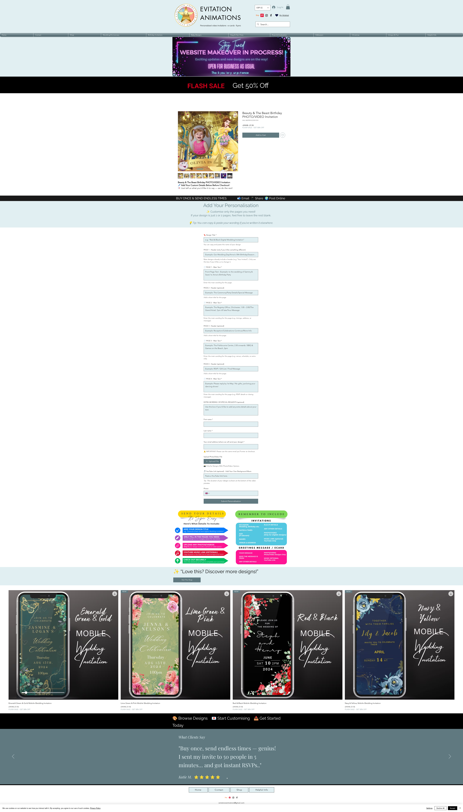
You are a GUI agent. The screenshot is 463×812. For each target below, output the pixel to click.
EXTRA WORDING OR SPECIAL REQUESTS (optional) (224, 402)
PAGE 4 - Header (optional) (214, 364)
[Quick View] (63, 645)
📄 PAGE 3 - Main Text (213, 341)
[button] (262, 7)
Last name (208, 431)
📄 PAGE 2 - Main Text (213, 303)
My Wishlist (284, 15)
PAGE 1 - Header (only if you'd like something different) (225, 250)
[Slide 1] (227, 778)
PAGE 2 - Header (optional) (214, 288)
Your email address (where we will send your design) (224, 442)
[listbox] (262, 7)
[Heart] (276, 15)
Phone (206, 488)
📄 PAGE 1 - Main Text (213, 267)
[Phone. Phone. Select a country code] (207, 493)
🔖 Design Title (210, 235)
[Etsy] (257, 15)
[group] (231, 650)
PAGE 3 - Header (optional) (214, 326)
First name (208, 419)
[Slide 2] (229, 778)
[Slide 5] (235, 778)
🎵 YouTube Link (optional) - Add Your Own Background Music (227, 471)
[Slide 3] (231, 778)
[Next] (450, 756)
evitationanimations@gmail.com (231, 803)
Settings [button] (429, 808)
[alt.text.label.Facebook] (271, 15)
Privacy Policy (95, 808)
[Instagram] (266, 15)
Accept (452, 808)
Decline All (440, 808)
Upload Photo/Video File (213, 457)
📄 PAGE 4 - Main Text (213, 379)
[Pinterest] (262, 15)
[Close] (460, 808)
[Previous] (13, 756)
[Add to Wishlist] (282, 135)
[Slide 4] (233, 778)
